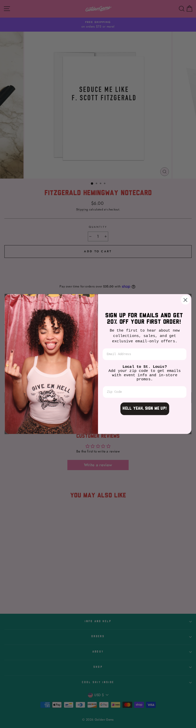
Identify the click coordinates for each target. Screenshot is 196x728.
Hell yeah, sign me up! (144, 409)
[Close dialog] (185, 300)
